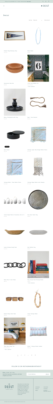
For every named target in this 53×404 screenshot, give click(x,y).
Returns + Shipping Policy (47, 391)
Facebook (46, 388)
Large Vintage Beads (32, 313)
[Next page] (35, 355)
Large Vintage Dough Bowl (10, 247)
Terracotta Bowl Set (9, 83)
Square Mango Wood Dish (10, 313)
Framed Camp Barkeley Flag (10, 50)
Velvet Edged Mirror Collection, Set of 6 (14, 214)
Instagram (46, 387)
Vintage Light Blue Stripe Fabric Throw (37, 149)
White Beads (30, 50)
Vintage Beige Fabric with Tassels (35, 182)
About (36, 390)
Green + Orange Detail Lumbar (34, 346)
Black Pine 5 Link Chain (10, 279)
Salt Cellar (6, 149)
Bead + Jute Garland (32, 117)
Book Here (29, 1)
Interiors (37, 387)
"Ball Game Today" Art (9, 346)
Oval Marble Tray (31, 247)
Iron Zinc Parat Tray (32, 214)
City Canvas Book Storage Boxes (35, 279)
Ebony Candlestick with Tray (11, 117)
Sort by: (30, 20)
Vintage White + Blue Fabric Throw (12, 182)
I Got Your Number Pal (32, 83)
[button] (43, 1)
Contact (37, 388)
